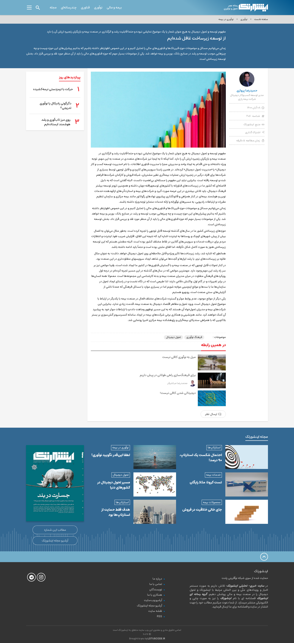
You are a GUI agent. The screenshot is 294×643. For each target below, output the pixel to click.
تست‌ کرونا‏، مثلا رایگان (206, 482)
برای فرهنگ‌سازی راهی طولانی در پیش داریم (168, 375)
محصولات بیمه (212, 502)
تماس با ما (155, 584)
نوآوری (98, 7)
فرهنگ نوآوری (194, 337)
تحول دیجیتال (173, 337)
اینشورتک (248, 124)
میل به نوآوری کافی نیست (179, 357)
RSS (159, 616)
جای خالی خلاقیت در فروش (202, 510)
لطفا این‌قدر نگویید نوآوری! (110, 455)
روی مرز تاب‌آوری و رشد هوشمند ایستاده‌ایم (55, 122)
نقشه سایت (155, 611)
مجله (53, 7)
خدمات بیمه (213, 474)
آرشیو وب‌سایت (153, 600)
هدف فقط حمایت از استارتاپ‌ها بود (115, 512)
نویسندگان (155, 589)
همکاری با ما (154, 594)
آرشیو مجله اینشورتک (55, 540)
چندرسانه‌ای (69, 7)
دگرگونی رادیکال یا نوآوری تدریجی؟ (55, 105)
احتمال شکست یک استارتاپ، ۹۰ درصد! (200, 457)
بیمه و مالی (114, 7)
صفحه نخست (261, 19)
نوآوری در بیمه (226, 19)
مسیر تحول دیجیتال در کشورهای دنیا (113, 484)
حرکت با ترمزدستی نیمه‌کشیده (53, 89)
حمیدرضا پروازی (247, 90)
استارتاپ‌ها (214, 447)
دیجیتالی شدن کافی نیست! (178, 393)
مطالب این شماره (55, 529)
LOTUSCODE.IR (156, 639)
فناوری (85, 7)
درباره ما (157, 578)
